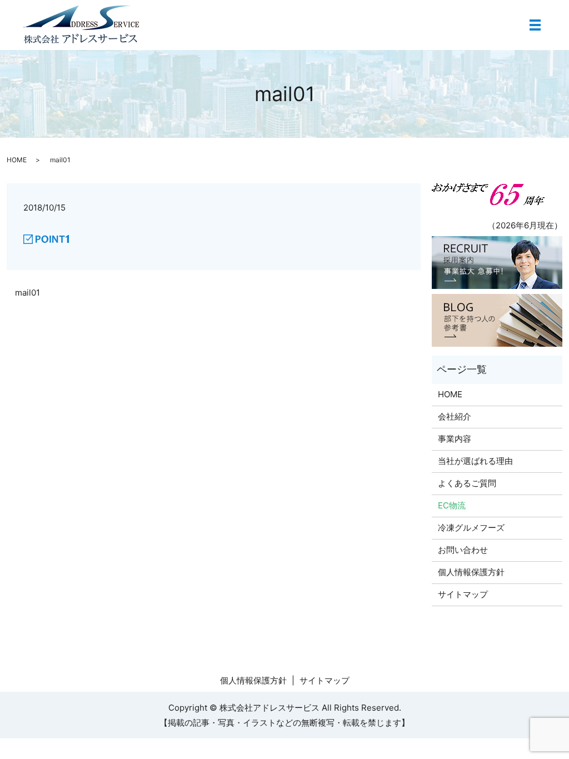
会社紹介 (454, 416)
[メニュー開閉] (535, 25)
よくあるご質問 (467, 483)
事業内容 (454, 438)
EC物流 (452, 505)
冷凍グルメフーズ (471, 527)
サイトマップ (463, 594)
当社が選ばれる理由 (475, 461)
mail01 (27, 292)
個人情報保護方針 (471, 572)
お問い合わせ (463, 550)
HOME (17, 160)
